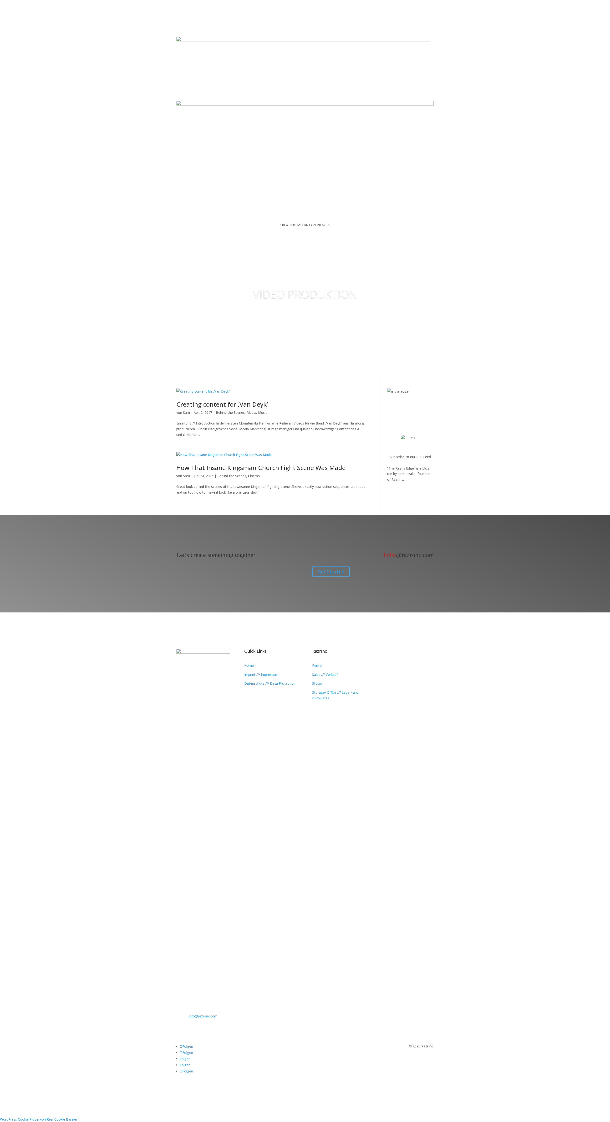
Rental (317, 665)
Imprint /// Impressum (261, 674)
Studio (317, 683)
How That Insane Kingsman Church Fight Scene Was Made (261, 467)
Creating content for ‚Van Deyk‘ (222, 404)
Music (262, 412)
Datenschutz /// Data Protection (269, 683)
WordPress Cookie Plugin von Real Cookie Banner (38, 1119)
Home (249, 665)
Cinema (254, 476)
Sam (186, 412)
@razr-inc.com (409, 554)
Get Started (331, 571)
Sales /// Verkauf (325, 674)
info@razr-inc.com (203, 1016)
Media (251, 412)
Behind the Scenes (230, 412)
